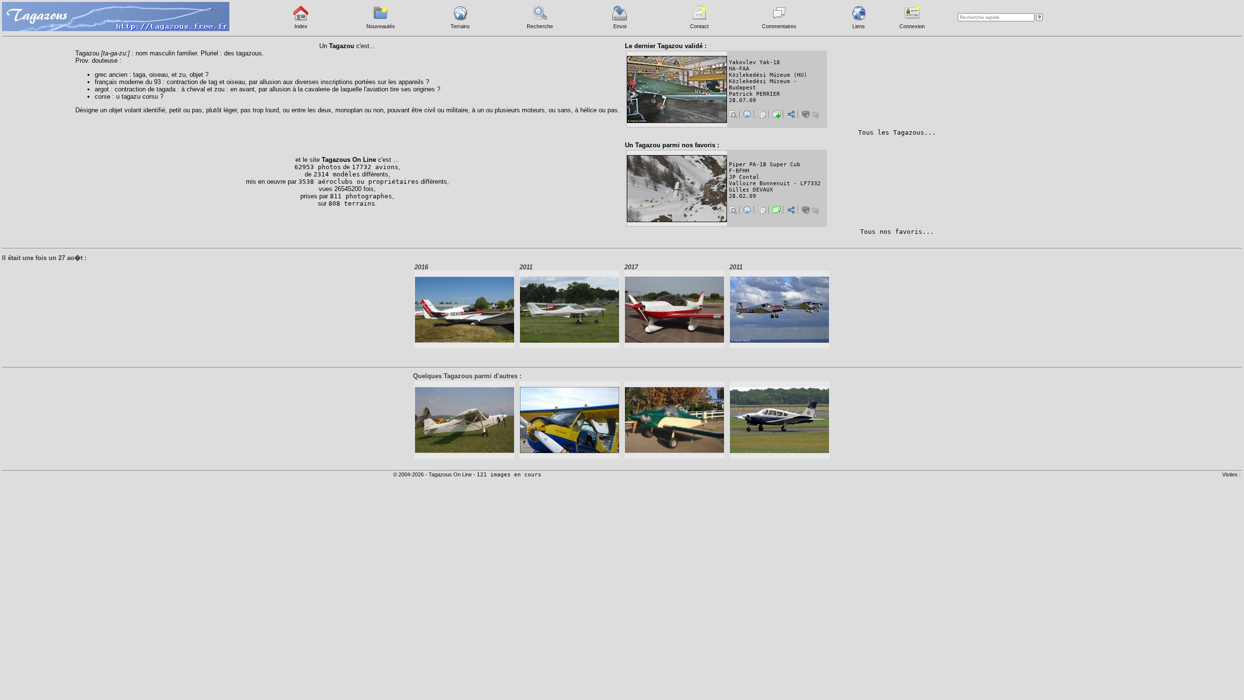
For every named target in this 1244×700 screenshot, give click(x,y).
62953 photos (317, 167)
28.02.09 (742, 196)
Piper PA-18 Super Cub (764, 164)
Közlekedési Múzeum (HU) (768, 75)
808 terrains (351, 203)
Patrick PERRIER (754, 94)
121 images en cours (509, 475)
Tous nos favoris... (897, 231)
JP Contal (744, 177)
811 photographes (361, 196)
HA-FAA (739, 69)
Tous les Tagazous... (897, 132)
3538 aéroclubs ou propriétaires (358, 181)
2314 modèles (336, 174)
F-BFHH (739, 171)
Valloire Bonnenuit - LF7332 (775, 183)
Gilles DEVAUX (751, 190)
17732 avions (375, 167)
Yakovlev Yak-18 (754, 62)
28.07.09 (742, 100)
